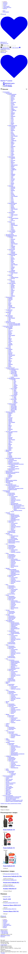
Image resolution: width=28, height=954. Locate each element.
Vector (12, 108)
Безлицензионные (12, 94)
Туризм (7, 785)
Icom (12, 115)
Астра (12, 119)
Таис (12, 294)
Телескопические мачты (13, 486)
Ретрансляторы (9, 297)
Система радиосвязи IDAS (14, 324)
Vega (12, 226)
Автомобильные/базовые (11, 235)
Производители (6, 490)
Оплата (4, 5)
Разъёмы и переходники (13, 462)
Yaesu (12, 105)
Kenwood (13, 96)
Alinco (12, 144)
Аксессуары (11, 495)
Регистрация (6, 11)
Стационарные (11, 612)
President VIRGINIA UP (9, 888)
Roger (12, 118)
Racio (12, 100)
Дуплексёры (11, 459)
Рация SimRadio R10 (9, 866)
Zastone (12, 180)
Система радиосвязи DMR (14, 323)
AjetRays (13, 109)
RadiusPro (13, 116)
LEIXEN (8, 739)
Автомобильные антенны (14, 378)
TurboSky (13, 112)
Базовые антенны (12, 403)
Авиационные (11, 212)
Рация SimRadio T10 (9, 829)
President (13, 232)
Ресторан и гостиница (11, 782)
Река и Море (8, 788)
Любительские (11, 156)
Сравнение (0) (5, 43)
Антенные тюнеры (12, 460)
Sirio (14, 382)
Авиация (8, 789)
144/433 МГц (14, 372)
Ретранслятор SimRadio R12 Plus (12, 876)
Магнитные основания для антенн (16, 464)
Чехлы (7, 479)
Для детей (8, 792)
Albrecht (13, 290)
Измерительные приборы (11, 480)
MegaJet (7, 701)
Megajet (12, 286)
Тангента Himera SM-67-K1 (11, 911)
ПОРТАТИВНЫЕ (12, 569)
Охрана (7, 778)
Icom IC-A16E (7, 899)
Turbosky (13, 229)
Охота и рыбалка (9, 783)
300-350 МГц (14, 407)
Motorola (13, 98)
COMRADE (13, 110)
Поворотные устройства (13, 468)
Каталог (5, 927)
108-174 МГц (14, 371)
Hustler (15, 386)
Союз (12, 120)
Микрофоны (8, 450)
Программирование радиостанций (13, 796)
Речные (10, 221)
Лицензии (8, 482)
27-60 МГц (13, 370)
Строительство (9, 776)
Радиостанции (6, 91)
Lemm (15, 381)
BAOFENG (13, 102)
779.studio (3, 952)
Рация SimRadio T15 (9, 848)
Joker (12, 177)
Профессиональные (12, 125)
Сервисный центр (7, 7)
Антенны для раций (10, 367)
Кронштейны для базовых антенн (15, 488)
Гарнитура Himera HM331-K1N (12, 905)
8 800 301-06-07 (5, 47)
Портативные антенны (13, 368)
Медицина (8, 794)
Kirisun (12, 103)
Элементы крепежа (12, 489)
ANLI (15, 389)
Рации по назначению (8, 775)
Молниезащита (11, 469)
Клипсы (7, 451)
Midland (12, 113)
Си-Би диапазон (11, 231)
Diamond (15, 394)
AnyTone (13, 104)
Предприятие (9, 780)
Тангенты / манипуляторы (11, 431)
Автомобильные (12, 520)
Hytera (12, 97)
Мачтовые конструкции (11, 484)
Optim (12, 284)
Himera (9, 366)
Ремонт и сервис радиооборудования (14, 801)
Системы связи (9, 309)
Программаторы (9, 481)
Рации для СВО (9, 779)
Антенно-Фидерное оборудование (13, 458)
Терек (12, 124)
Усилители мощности (10, 473)
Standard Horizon (14, 218)
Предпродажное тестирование (12, 797)
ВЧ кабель (10, 461)
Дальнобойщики (9, 787)
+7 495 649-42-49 (4, 933)
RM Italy (10, 476)
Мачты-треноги (11, 487)
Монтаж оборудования (11, 799)
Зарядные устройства (10, 411)
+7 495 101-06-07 (15, 47)
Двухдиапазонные (10, 234)
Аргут (12, 122)
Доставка (5, 3)
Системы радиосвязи (10, 322)
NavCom (13, 220)
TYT (12, 101)
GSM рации (8, 321)
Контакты (5, 2)
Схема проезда (4, 944)
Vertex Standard (14, 107)
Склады (7, 781)
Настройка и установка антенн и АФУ (14, 800)
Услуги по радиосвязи (8, 795)
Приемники (8, 312)
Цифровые (10, 185)
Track (12, 117)
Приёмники (11, 678)
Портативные (9, 93)
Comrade (13, 211)
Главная (5, 1)
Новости (5, 8)
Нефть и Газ (8, 790)
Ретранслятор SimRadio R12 (11, 882)
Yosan (12, 292)
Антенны (13, 497)
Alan (12, 111)
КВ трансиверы (9, 315)
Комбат (12, 123)
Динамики (8, 477)
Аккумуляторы (9, 327)
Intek (12, 293)
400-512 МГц (14, 373)
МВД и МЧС (8, 793)
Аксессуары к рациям (8, 326)
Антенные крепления (13, 539)
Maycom (13, 287)
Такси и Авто (9, 786)
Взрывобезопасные (12, 203)
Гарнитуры (8, 348)
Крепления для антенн (13, 466)
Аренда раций (6, 6)
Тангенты (13, 501)
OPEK (15, 391)
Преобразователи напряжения (12, 472)
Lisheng (12, 154)
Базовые (13, 537)
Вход (4, 10)
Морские (10, 217)
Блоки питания (9, 470)
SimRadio (13, 95)
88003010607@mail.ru (5, 935)
